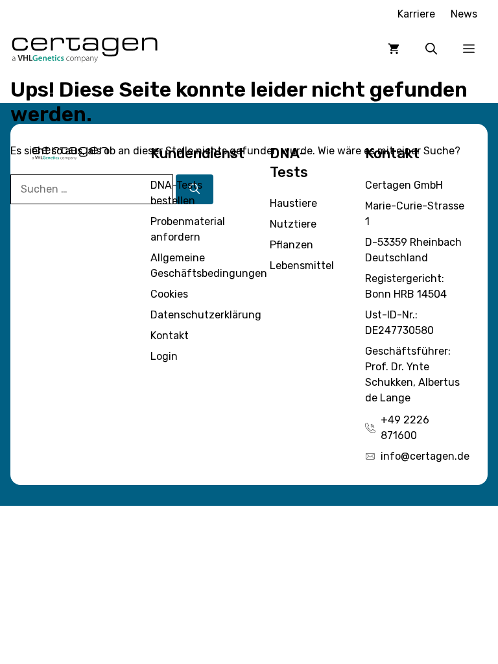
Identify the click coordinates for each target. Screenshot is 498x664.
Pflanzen (291, 245)
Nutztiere (293, 224)
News (464, 14)
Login (164, 356)
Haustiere (293, 203)
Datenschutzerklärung (205, 315)
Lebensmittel (302, 265)
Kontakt (169, 335)
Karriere (416, 14)
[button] (431, 49)
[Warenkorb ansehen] (393, 49)
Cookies (169, 294)
